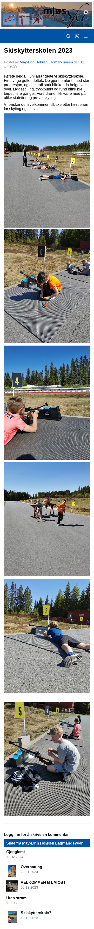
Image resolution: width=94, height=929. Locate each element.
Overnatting (31, 867)
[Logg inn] (77, 36)
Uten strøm (16, 898)
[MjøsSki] (47, 14)
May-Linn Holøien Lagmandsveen (46, 62)
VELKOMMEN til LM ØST (43, 882)
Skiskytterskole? (36, 913)
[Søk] (68, 36)
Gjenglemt (15, 852)
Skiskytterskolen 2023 (38, 50)
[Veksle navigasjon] (85, 36)
